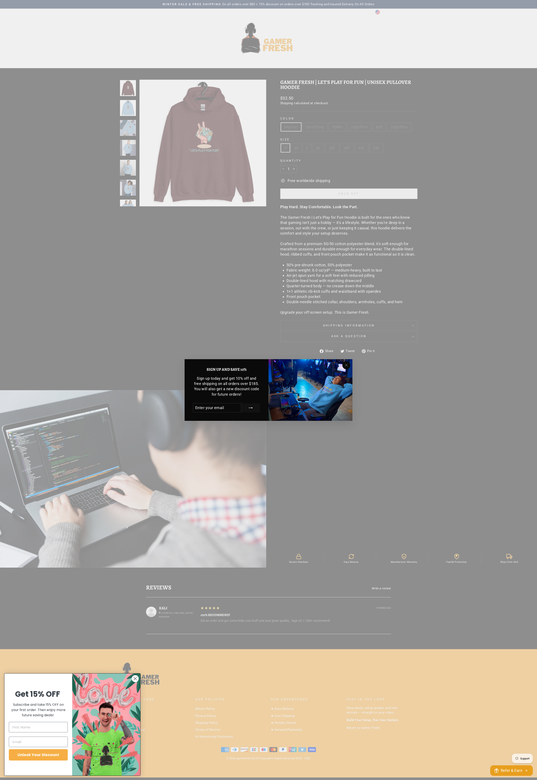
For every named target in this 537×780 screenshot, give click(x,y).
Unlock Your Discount (38, 754)
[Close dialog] (135, 678)
